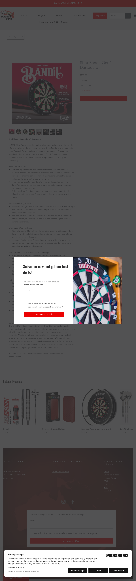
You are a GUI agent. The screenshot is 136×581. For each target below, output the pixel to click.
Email (27, 291)
